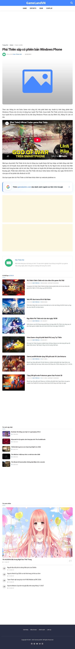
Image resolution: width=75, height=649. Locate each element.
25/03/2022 (44, 302)
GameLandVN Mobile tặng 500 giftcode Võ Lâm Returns (46, 356)
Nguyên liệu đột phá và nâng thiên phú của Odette (21, 567)
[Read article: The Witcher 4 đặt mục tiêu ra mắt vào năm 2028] (6, 456)
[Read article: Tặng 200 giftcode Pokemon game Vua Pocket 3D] (13, 382)
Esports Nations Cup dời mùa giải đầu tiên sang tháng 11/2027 (25, 585)
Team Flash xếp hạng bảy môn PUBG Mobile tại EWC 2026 (24, 579)
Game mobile (19, 45)
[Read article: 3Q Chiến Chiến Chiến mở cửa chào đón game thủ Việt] (13, 287)
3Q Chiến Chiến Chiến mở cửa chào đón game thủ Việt (45, 280)
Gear (41, 8)
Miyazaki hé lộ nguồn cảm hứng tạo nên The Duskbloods (28, 439)
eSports (33, 8)
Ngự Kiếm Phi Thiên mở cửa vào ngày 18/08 (42, 318)
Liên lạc (49, 629)
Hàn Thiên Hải (17, 54)
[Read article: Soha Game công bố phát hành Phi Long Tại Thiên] (13, 344)
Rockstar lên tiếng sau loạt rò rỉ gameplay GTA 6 (25, 432)
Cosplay (49, 8)
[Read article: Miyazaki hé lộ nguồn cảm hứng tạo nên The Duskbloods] (6, 441)
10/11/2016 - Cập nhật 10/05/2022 (50, 378)
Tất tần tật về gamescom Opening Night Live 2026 (26, 447)
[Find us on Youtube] (37, 644)
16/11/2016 (44, 359)
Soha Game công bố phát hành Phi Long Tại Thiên (44, 337)
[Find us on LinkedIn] (42, 644)
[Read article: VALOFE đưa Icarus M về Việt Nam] (13, 306)
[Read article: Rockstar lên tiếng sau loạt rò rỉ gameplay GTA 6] (6, 434)
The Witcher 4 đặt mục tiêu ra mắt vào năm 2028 (25, 454)
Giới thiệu (25, 629)
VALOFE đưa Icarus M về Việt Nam (38, 299)
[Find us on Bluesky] (40, 644)
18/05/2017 (44, 340)
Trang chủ (5, 45)
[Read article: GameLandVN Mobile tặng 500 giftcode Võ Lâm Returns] (13, 363)
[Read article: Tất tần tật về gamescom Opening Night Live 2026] (6, 449)
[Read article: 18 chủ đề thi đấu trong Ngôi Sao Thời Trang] (37, 532)
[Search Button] (72, 3)
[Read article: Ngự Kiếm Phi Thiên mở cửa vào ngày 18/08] (13, 325)
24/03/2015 (28, 54)
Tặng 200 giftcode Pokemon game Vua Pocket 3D (44, 375)
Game (25, 8)
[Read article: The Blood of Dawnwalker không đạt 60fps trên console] (6, 464)
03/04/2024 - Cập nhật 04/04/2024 (50, 283)
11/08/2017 (44, 321)
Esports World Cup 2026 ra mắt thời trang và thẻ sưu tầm (24, 573)
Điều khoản (33, 629)
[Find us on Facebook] (32, 644)
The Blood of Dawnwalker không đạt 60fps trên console (28, 462)
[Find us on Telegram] (34, 644)
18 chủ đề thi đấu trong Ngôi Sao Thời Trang (17, 559)
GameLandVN (36, 3)
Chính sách (42, 629)
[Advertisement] (37, 27)
